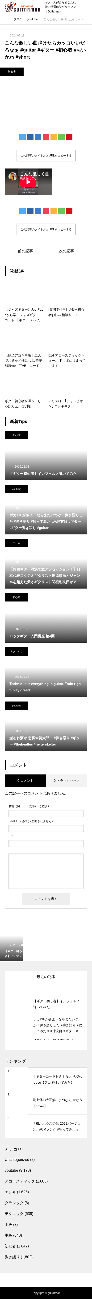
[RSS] (46, 1275)
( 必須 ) (28, 806)
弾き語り (12, 1257)
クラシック (14, 1203)
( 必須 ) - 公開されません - (30, 821)
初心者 (12, 71)
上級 (8, 1225)
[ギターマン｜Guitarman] (22, 7)
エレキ (17, 543)
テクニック (16, 651)
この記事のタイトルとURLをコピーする (46, 155)
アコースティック (20, 1181)
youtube (16, 489)
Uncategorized (17, 1160)
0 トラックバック (67, 780)
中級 (8, 1235)
